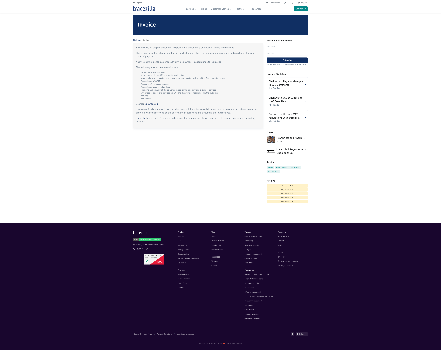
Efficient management (253, 292)
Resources (256, 8)
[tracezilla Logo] (140, 232)
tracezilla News (273, 171)
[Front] (144, 9)
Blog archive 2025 (287, 197)
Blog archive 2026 (287, 201)
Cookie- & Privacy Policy (143, 334)
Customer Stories (220, 8)
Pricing (203, 8)
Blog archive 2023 (287, 190)
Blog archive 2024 (287, 194)
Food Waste (249, 263)
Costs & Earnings (251, 258)
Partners (240, 8)
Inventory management (253, 254)
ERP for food (249, 287)
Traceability (249, 241)
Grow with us (249, 310)
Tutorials (214, 265)
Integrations (182, 245)
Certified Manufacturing (253, 236)
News (280, 245)
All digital (248, 250)
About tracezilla (284, 236)
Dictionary (137, 40)
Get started (301, 9)
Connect (181, 287)
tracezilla (141, 118)
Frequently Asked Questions (188, 258)
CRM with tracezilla (252, 245)
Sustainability (295, 167)
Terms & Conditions (164, 334)
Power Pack (182, 283)
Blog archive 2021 (287, 186)
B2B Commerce (183, 274)
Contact (281, 241)
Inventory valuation (252, 314)
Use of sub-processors (185, 334)
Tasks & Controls (184, 279)
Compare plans (183, 254)
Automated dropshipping (254, 279)
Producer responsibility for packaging (259, 296)
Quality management (252, 318)
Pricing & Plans (183, 250)
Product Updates (281, 167)
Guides (270, 167)
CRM (179, 241)
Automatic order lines (252, 283)
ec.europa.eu (151, 103)
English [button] (139, 2)
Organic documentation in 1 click (257, 274)
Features (189, 8)
